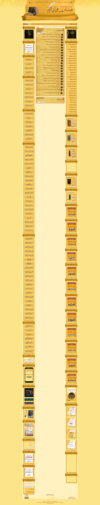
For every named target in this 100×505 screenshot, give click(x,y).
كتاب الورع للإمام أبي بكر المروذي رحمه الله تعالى (52, 41)
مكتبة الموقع (73, 97)
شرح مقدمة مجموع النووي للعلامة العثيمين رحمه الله (51, 52)
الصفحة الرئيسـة (62, 26)
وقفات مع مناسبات (71, 83)
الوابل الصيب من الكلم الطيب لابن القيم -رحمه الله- (51, 80)
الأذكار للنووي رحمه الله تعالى (55, 70)
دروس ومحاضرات (72, 63)
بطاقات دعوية (73, 111)
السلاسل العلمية (55, 26)
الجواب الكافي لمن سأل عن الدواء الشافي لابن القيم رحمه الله (50, 39)
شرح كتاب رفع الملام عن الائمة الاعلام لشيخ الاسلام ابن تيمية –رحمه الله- (49, 90)
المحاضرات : (58, 35)
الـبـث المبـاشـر (73, 100)
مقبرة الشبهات (72, 109)
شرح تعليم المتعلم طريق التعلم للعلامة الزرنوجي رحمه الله (50, 54)
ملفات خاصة (73, 79)
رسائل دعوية (73, 102)
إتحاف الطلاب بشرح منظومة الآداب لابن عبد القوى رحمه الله (50, 36)
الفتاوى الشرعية (72, 81)
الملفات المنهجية (72, 67)
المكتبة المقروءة (52, 20)
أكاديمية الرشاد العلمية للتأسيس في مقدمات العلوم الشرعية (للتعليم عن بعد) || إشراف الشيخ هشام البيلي (71, 96)
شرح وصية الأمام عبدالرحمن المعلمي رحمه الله (52, 57)
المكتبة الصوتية (42, 20)
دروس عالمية (73, 65)
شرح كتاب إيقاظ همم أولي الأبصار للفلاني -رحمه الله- (51, 78)
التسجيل (32, 489)
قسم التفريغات (72, 107)
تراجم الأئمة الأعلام (72, 77)
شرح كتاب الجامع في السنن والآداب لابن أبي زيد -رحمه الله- (50, 75)
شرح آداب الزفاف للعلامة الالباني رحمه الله (53, 62)
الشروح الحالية (45, 26)
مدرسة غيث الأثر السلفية (72, 93)
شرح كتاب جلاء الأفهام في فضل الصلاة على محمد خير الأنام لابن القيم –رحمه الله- (48, 84)
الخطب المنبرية (72, 56)
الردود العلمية (72, 70)
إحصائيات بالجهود (72, 49)
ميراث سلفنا (73, 74)
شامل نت (48, 503)
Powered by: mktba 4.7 (50, 494)
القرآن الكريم (73, 53)
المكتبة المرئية (32, 20)
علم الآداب (50, 26)
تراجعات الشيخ (72, 51)
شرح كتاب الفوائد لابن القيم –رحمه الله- (53, 86)
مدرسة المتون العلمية (73, 91)
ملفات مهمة (73, 104)
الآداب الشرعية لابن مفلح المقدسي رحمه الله (53, 44)
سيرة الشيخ (60, 20)
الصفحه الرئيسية (69, 20)
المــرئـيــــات (73, 88)
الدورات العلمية (72, 60)
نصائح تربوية (73, 72)
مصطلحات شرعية (72, 86)
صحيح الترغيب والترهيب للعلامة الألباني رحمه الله (51, 92)
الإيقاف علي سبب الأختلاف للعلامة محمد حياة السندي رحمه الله (50, 49)
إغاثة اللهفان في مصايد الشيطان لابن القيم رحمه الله (51, 65)
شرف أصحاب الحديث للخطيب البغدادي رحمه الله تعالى (50, 67)
